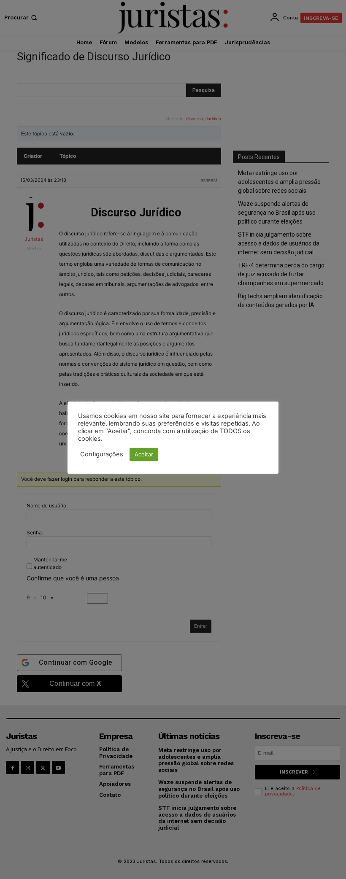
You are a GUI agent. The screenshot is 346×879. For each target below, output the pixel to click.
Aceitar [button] (144, 454)
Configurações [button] (101, 454)
